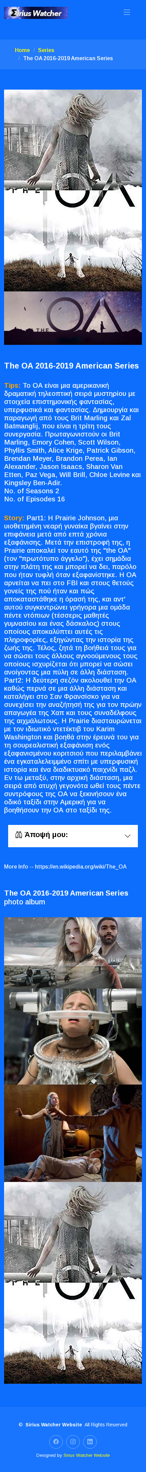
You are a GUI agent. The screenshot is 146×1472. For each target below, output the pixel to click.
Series (46, 50)
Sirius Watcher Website (86, 1455)
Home (22, 50)
